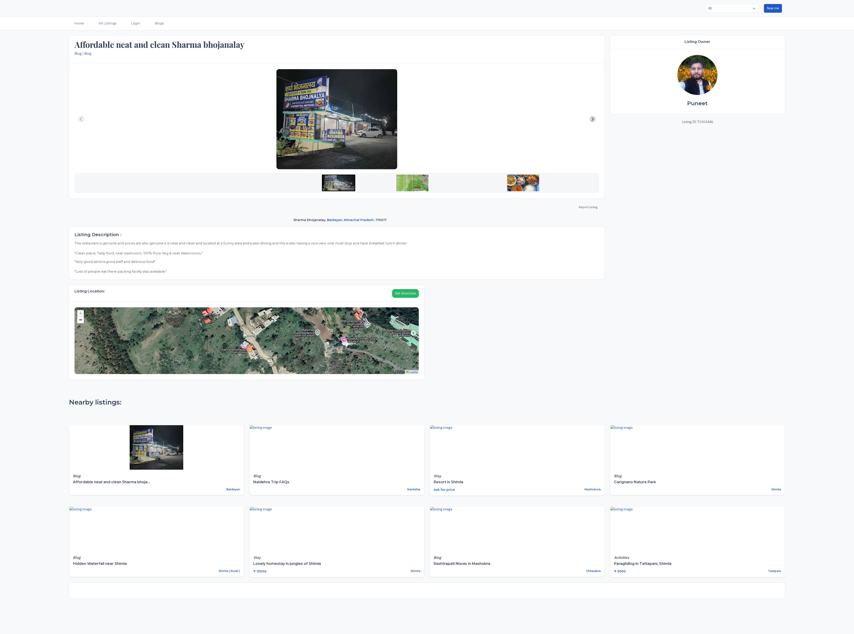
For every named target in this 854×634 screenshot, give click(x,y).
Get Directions (405, 293)
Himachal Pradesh (359, 220)
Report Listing (588, 207)
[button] (79, 23)
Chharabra (593, 571)
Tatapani (774, 571)
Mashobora (592, 489)
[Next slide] (592, 119)
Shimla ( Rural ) (229, 571)
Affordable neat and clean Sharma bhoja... (111, 482)
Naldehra (413, 489)
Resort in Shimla (448, 482)
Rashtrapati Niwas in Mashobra (462, 564)
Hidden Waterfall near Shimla (100, 564)
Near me (773, 8)
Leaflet (413, 372)
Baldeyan (334, 220)
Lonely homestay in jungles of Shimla (287, 564)
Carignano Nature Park (635, 482)
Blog (78, 53)
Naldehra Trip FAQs (271, 482)
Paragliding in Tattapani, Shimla (642, 564)
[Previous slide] (81, 119)
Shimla (776, 489)
